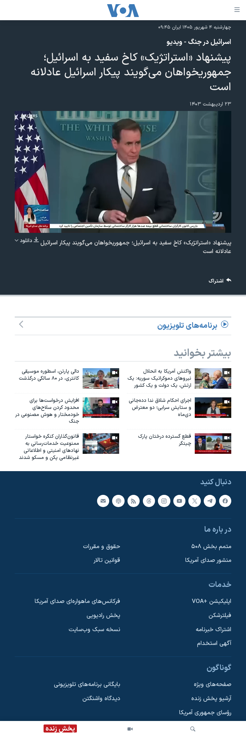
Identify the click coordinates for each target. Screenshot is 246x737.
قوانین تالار (107, 560)
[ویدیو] (130, 729)
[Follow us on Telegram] (210, 501)
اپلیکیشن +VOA (211, 601)
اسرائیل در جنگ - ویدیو (199, 42)
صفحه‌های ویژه (212, 684)
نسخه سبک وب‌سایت (94, 629)
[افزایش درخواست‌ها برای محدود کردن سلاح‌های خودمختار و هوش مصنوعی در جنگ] (101, 407)
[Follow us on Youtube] (179, 501)
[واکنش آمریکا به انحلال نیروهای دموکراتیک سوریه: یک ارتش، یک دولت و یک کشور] (213, 378)
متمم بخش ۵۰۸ (211, 546)
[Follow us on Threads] (149, 501)
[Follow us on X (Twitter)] (194, 501)
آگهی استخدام (214, 643)
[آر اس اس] (133, 501)
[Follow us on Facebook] (225, 501)
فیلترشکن (220, 615)
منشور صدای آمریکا (208, 560)
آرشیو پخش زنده (211, 698)
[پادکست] (118, 501)
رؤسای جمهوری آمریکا (205, 712)
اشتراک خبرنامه (213, 629)
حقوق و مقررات (101, 546)
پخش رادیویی (103, 615)
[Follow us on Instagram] (164, 501)
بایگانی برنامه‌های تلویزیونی (87, 684)
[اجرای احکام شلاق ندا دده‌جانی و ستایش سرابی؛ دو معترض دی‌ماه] (213, 407)
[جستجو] (192, 729)
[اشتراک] (103, 501)
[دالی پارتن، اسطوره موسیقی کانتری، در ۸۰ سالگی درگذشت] (101, 378)
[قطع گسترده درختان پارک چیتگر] (213, 443)
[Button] (220, 282)
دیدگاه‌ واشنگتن (101, 698)
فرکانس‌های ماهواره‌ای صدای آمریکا (77, 601)
